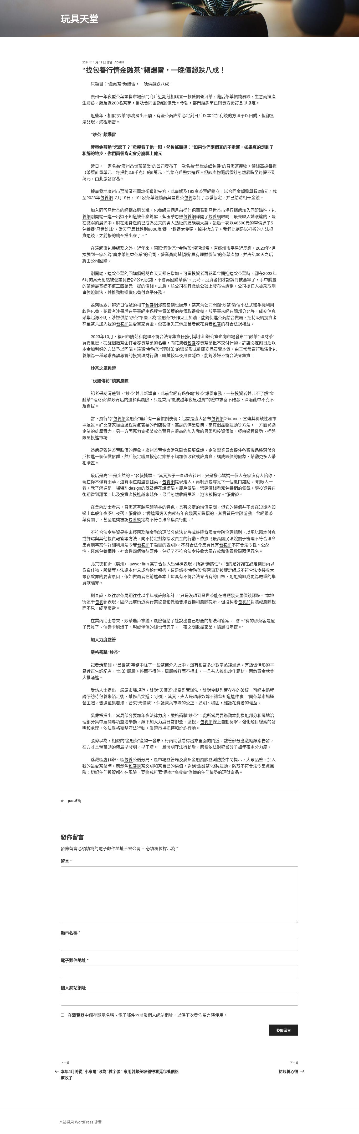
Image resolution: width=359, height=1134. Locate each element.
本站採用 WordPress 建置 (80, 1122)
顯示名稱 (70, 933)
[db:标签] (74, 801)
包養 (216, 166)
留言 (66, 861)
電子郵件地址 (75, 960)
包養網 (106, 197)
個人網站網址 (73, 988)
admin (119, 62)
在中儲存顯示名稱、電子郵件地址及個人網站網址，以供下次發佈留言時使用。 (148, 1015)
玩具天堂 (80, 18)
